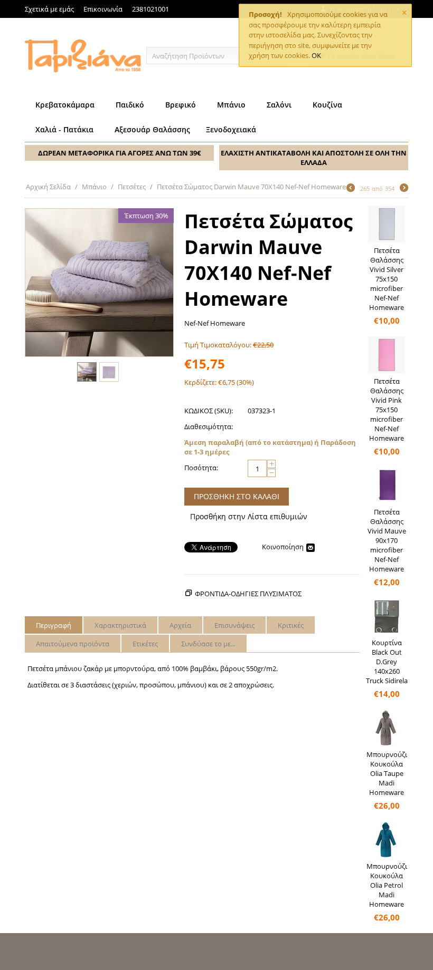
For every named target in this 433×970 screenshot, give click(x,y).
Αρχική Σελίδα (48, 186)
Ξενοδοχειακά (231, 129)
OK (316, 55)
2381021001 (150, 9)
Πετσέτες (132, 186)
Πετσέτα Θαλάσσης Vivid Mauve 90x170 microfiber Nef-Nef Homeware (387, 540)
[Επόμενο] (404, 188)
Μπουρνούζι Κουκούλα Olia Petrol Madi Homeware (386, 885)
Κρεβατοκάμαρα (65, 105)
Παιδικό (130, 105)
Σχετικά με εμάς (49, 9)
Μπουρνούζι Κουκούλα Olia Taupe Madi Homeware (386, 773)
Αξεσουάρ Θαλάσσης (152, 129)
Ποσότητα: (201, 467)
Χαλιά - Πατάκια (64, 129)
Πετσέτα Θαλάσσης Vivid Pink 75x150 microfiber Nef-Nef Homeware (386, 409)
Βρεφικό (180, 105)
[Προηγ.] (350, 188)
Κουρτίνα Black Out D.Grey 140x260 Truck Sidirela (387, 661)
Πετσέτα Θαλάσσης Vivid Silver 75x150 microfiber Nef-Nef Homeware (386, 279)
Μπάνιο (231, 105)
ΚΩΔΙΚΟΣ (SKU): (208, 410)
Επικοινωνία (103, 9)
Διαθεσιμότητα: (208, 426)
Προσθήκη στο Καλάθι (236, 496)
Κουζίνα (327, 105)
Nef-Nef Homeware (214, 323)
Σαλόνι (279, 105)
